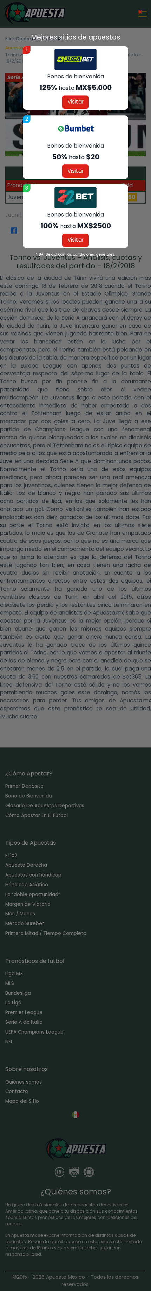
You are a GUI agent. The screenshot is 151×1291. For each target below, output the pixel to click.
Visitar (75, 101)
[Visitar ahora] (75, 59)
